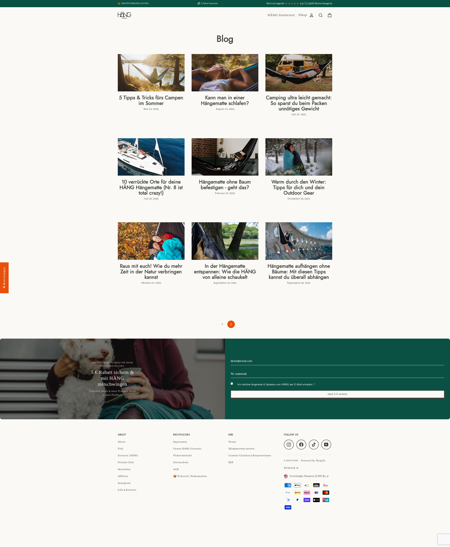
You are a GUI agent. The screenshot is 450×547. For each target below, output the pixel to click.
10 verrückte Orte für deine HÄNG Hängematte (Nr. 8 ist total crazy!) (151, 187)
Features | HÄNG (128, 455)
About (121, 441)
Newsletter (124, 469)
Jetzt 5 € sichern (337, 394)
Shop (302, 15)
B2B (231, 462)
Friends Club (126, 462)
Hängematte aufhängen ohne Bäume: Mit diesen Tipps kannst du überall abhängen (299, 271)
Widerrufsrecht (182, 455)
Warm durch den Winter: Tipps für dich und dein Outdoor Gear (298, 187)
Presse (232, 441)
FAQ (120, 448)
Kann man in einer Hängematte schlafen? (225, 100)
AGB (176, 469)
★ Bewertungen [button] (4, 278)
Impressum (180, 441)
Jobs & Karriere (127, 490)
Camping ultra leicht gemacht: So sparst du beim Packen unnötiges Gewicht (299, 103)
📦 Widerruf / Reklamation (190, 476)
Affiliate (123, 476)
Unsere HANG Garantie (187, 448)
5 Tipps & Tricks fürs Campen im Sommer (151, 100)
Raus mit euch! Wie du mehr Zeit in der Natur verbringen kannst (151, 271)
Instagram (124, 483)
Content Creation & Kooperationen (250, 455)
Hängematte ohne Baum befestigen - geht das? (225, 184)
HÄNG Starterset (281, 15)
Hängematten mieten (241, 448)
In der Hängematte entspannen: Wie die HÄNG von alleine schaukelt (225, 271)
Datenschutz (181, 462)
